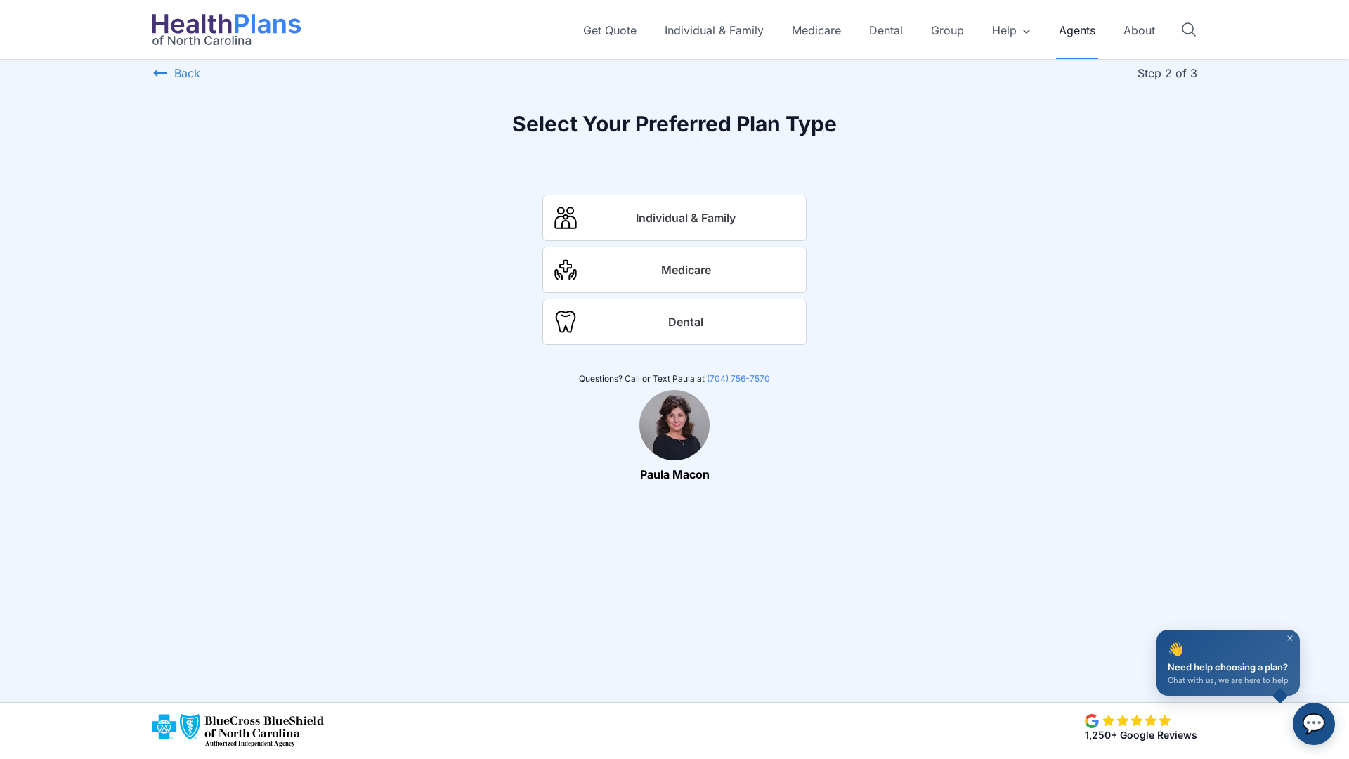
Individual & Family (714, 30)
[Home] (226, 29)
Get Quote (610, 30)
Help (1004, 30)
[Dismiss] (1290, 638)
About (1139, 30)
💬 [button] (1314, 723)
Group (947, 30)
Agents (1077, 30)
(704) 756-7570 (738, 378)
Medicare (816, 30)
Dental (886, 30)
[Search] (1188, 29)
